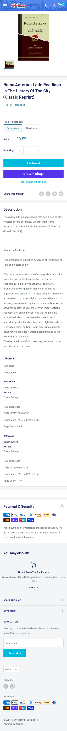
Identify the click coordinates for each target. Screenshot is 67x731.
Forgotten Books (14, 105)
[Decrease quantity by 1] (19, 150)
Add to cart (33, 162)
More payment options (33, 181)
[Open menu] (5, 5)
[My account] (53, 5)
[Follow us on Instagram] (12, 686)
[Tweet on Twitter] (54, 193)
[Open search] (47, 5)
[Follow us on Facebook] (5, 686)
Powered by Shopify (13, 723)
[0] (61, 5)
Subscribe (15, 653)
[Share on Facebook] (41, 193)
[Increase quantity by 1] (38, 150)
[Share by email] (61, 193)
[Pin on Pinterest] (48, 193)
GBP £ (8, 669)
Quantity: (8, 150)
